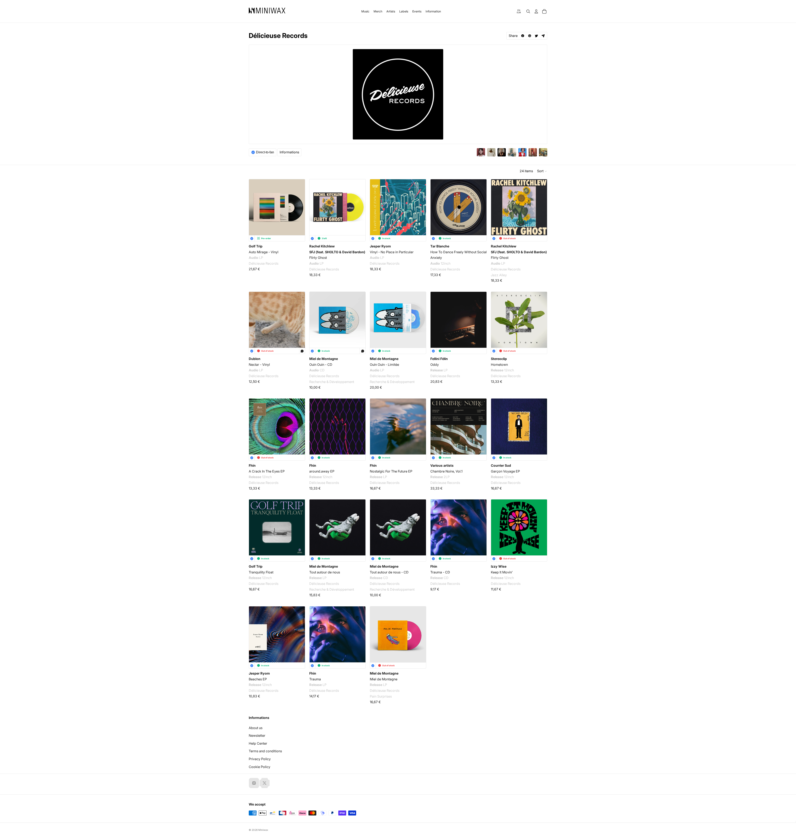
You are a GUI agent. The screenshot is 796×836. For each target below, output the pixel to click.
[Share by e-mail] (543, 36)
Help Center (258, 743)
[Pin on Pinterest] (529, 36)
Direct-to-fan (265, 152)
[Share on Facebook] (522, 36)
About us (255, 728)
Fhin (252, 465)
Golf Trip (255, 246)
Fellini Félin (439, 359)
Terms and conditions (265, 751)
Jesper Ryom (380, 246)
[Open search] (528, 11)
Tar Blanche (439, 246)
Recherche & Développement (331, 382)
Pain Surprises (381, 696)
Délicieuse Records (263, 263)
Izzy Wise (498, 566)
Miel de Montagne (323, 359)
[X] (264, 783)
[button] (542, 171)
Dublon (254, 359)
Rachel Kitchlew (322, 246)
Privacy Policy (260, 759)
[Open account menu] (536, 11)
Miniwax (263, 829)
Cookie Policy (259, 767)
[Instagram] (254, 783)
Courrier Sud (501, 465)
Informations (289, 152)
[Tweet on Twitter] (536, 36)
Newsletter (257, 735)
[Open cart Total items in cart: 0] (544, 11)
